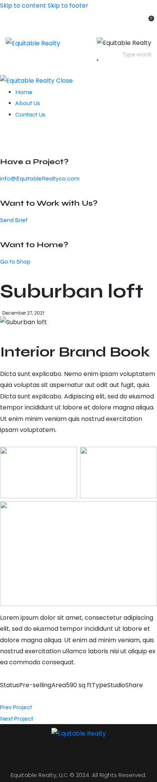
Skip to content (23, 5)
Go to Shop (15, 261)
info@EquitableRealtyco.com (40, 178)
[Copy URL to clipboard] (39, 696)
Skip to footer (68, 5)
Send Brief (14, 220)
